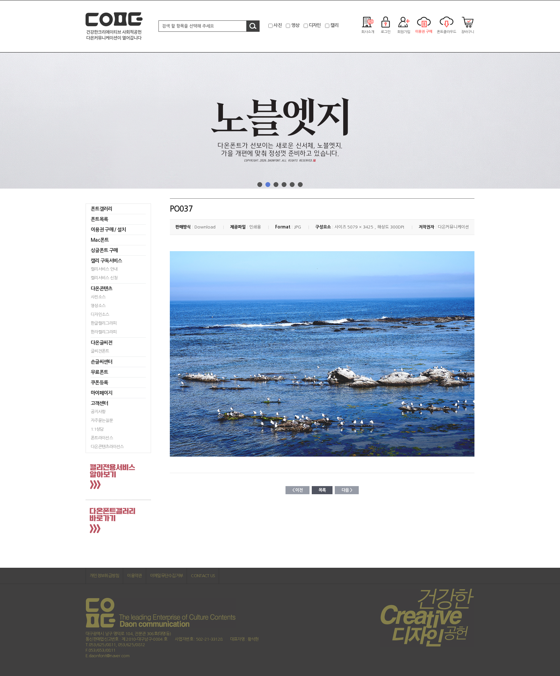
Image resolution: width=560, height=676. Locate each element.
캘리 (334, 25)
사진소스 (98, 297)
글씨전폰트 (100, 351)
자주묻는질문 (102, 420)
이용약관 (134, 576)
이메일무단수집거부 (166, 576)
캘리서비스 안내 (104, 269)
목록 (322, 490)
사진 (278, 25)
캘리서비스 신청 (104, 278)
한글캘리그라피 (103, 323)
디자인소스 (100, 314)
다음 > (347, 490)
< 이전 (297, 490)
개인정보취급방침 (104, 576)
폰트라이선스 (102, 438)
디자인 (315, 25)
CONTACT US (203, 576)
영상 (295, 25)
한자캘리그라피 (103, 332)
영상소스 (98, 306)
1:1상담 (97, 429)
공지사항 (98, 412)
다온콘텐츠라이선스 (107, 447)
